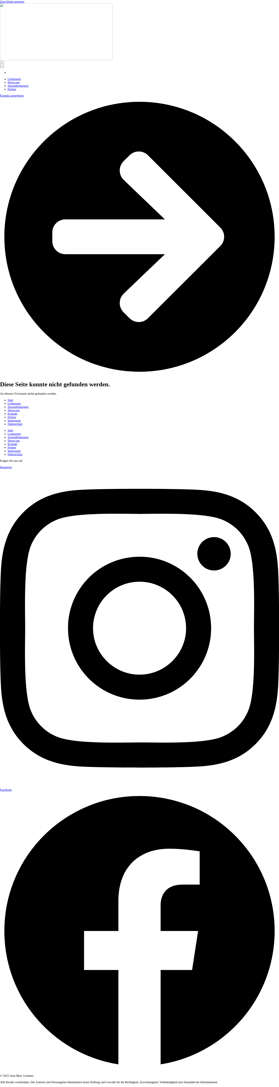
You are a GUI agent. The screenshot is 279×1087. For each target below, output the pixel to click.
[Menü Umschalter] (2, 64)
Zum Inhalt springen (12, 1)
